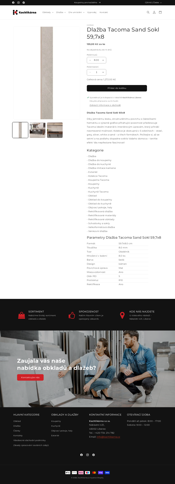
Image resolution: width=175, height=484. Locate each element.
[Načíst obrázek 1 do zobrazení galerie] (20, 130)
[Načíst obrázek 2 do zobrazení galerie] (37, 130)
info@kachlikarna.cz (108, 437)
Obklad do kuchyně (99, 203)
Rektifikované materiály (102, 215)
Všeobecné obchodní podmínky (29, 440)
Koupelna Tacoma (98, 180)
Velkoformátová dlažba (101, 227)
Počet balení (93, 67)
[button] (48, 12)
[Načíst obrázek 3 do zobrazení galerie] (55, 130)
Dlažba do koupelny (100, 160)
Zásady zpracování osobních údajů (31, 445)
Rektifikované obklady (101, 219)
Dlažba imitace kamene (102, 168)
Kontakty (18, 435)
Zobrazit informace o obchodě (105, 105)
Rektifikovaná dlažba (100, 211)
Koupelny (94, 184)
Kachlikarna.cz (84, 478)
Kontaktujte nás (30, 377)
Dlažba (92, 156)
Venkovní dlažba (97, 231)
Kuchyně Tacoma (98, 191)
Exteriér (93, 172)
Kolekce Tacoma (97, 176)
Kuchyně (93, 187)
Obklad (92, 195)
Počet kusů (92, 55)
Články (16, 431)
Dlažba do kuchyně (99, 164)
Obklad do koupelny (100, 199)
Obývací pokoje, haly (100, 207)
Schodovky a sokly (99, 223)
